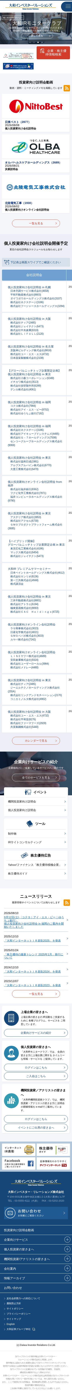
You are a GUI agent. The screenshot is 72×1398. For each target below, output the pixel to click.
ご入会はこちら (36, 1076)
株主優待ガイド (18, 873)
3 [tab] (38, 42)
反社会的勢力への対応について (23, 1298)
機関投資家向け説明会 (22, 801)
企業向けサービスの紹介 (36, 1032)
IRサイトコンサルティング (25, 842)
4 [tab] (42, 42)
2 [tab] (34, 42)
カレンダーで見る (36, 740)
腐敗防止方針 (14, 1303)
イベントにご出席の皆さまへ (36, 1127)
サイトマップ (14, 1319)
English (11, 1324)
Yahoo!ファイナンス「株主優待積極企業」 (35, 864)
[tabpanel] (36, 28)
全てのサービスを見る (36, 777)
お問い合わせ (13, 1287)
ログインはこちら (36, 1067)
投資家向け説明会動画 (19, 1230)
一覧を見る (36, 223)
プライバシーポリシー (19, 1314)
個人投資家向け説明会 (22, 810)
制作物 (12, 833)
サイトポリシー (15, 1308)
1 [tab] (30, 42)
